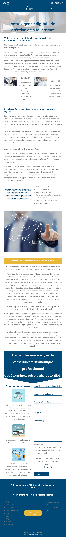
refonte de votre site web (30, 116)
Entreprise (55, 81)
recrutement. (9, 162)
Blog (47, 513)
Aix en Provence (12, 510)
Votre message (39, 421)
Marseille (9, 507)
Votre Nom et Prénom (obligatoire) (47, 386)
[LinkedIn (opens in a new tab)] (8, 3)
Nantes (8, 521)
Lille (7, 516)
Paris (7, 502)
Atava (40, 534)
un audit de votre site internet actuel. (37, 121)
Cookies (26, 532)
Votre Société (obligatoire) (44, 394)
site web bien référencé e (16, 72)
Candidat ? (25, 78)
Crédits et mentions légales (35, 532)
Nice (7, 513)
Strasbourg (10, 505)
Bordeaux (9, 524)
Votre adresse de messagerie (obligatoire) (45, 411)
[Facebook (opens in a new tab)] (4, 3)
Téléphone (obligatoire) (42, 402)
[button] (51, 8)
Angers (8, 519)
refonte (33, 267)
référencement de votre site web (31, 296)
